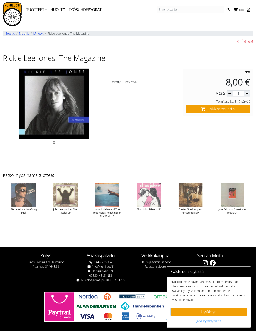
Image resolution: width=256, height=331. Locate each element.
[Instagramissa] (206, 264)
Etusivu (10, 33)
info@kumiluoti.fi (103, 267)
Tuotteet (35, 9)
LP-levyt (38, 33)
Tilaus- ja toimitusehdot (155, 262)
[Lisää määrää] (247, 93)
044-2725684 (103, 262)
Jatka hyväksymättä (208, 321)
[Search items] (228, 9)
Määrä (220, 93)
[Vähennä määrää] (229, 93)
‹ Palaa (245, 41)
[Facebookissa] (214, 264)
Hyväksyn (208, 311)
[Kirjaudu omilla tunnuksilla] (249, 9)
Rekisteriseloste (155, 267)
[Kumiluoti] (12, 14)
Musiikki (24, 33)
